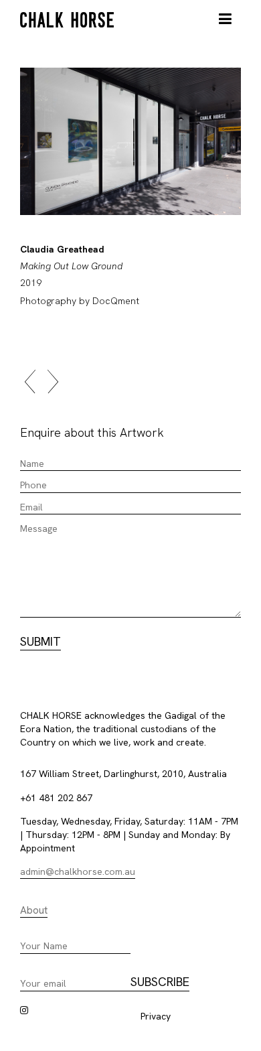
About (34, 910)
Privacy (156, 1016)
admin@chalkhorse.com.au (77, 871)
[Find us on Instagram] (24, 1010)
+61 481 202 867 (56, 798)
